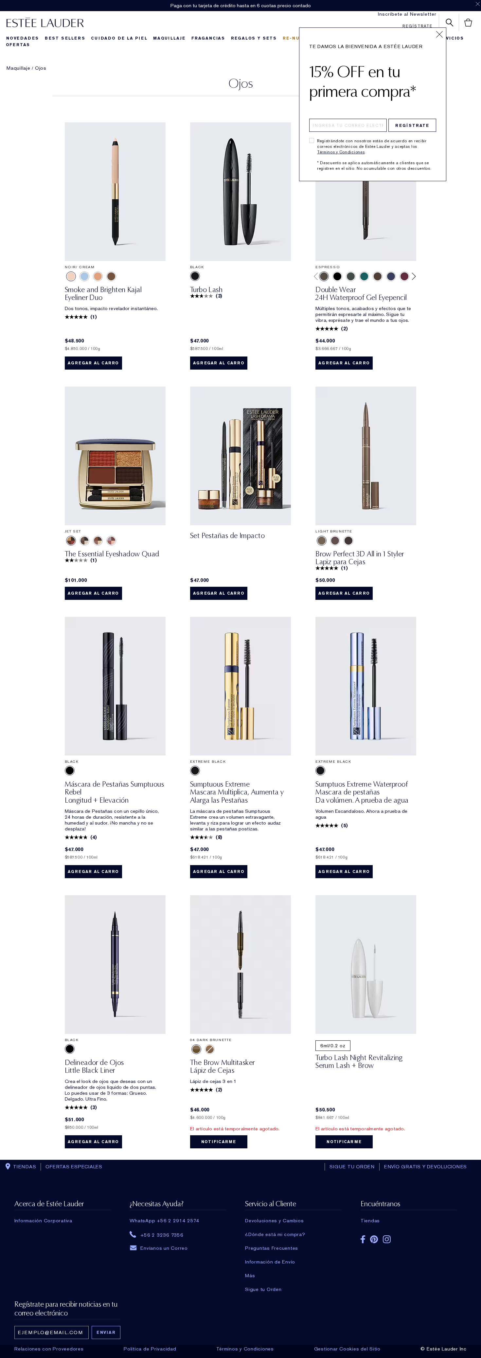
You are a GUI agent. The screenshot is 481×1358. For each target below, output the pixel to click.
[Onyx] (337, 276)
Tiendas (370, 1220)
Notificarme (218, 1141)
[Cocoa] (378, 276)
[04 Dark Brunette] (196, 1049)
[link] (115, 191)
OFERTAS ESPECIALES (73, 1166)
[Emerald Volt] (364, 276)
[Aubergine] (404, 276)
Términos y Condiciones (341, 152)
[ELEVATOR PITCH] (98, 541)
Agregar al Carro (93, 363)
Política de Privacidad (150, 1349)
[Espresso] (324, 276)
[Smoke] (351, 276)
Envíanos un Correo (164, 1248)
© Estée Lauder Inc (443, 1349)
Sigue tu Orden (263, 1289)
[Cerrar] (439, 34)
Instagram (387, 1239)
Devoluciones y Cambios (274, 1220)
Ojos (40, 68)
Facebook (363, 1239)
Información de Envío (270, 1262)
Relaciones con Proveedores (49, 1349)
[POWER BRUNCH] (111, 541)
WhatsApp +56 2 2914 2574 (164, 1220)
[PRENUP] (84, 541)
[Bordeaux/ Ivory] (98, 276)
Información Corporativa (43, 1220)
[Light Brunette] (322, 541)
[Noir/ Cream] (71, 276)
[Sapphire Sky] (391, 276)
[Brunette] (335, 541)
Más (250, 1275)
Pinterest (374, 1239)
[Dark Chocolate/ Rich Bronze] (111, 276)
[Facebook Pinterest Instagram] (409, 1237)
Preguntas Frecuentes (271, 1248)
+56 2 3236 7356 (161, 1235)
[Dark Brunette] (348, 541)
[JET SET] (71, 541)
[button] (315, 276)
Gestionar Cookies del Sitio (347, 1349)
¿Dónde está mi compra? (275, 1234)
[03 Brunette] (210, 1049)
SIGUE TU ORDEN (352, 1166)
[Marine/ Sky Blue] (84, 276)
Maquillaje (18, 68)
